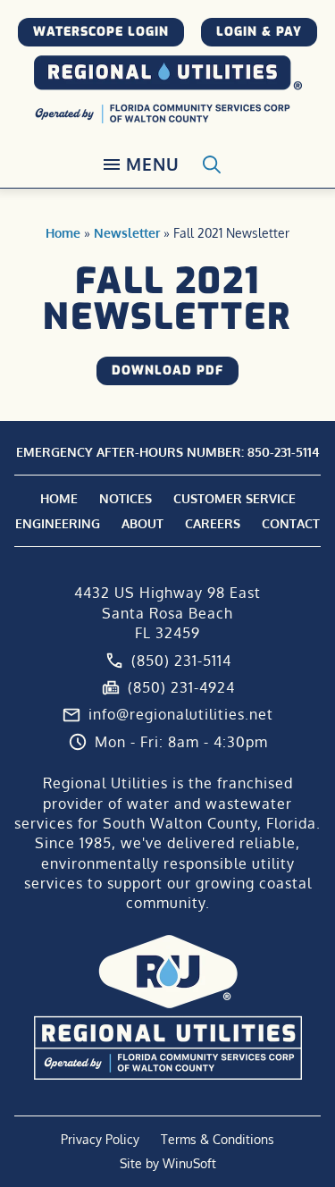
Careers (212, 523)
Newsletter (127, 232)
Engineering (57, 523)
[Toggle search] (211, 164)
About (142, 523)
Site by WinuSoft (168, 1163)
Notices (125, 498)
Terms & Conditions (217, 1139)
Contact (291, 523)
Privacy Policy (100, 1139)
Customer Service (234, 498)
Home (63, 232)
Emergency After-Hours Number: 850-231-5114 (168, 451)
